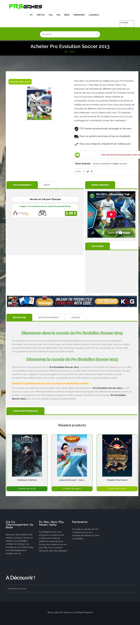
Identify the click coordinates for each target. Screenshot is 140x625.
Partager (84, 171)
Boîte (47, 185)
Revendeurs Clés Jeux (17, 589)
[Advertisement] (111, 272)
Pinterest (92, 171)
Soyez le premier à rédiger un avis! (110, 163)
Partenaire (97, 246)
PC (66, 52)
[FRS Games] (26, 6)
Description (19, 317)
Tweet (88, 171)
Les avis (76, 317)
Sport (72, 52)
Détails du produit (48, 317)
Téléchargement (22, 185)
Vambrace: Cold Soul (27, 480)
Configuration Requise (25, 411)
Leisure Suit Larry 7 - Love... (72, 480)
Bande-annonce (100, 185)
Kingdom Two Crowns (117, 480)
